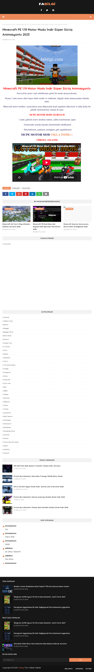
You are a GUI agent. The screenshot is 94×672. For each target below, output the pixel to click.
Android (6, 317)
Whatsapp (7, 420)
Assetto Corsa (8, 321)
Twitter (5, 409)
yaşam (5, 446)
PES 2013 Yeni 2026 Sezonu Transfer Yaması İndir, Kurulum (37, 466)
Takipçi (5, 394)
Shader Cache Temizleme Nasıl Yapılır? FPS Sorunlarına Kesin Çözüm (41, 586)
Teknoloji (6, 398)
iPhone (5, 438)
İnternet (6, 453)
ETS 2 (5, 350)
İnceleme (6, 449)
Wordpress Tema (9, 431)
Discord (6, 339)
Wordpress (7, 427)
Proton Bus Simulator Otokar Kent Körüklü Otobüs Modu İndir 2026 (41, 507)
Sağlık (5, 391)
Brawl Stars (7, 336)
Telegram (6, 402)
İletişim (89, 669)
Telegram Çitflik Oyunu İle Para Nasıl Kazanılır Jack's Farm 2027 (39, 597)
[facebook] (41, 10)
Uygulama (7, 413)
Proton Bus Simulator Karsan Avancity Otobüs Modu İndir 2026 (39, 497)
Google (5, 369)
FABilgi (21, 668)
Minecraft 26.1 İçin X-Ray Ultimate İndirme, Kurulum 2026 (16, 225)
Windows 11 (7, 424)
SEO (4, 387)
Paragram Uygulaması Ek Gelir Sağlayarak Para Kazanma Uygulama (42, 607)
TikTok (5, 405)
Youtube (6, 435)
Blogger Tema (8, 332)
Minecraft (16, 188)
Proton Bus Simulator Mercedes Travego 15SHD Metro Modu (38, 476)
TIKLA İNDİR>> (61, 134)
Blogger (6, 328)
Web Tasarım (8, 416)
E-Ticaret (6, 347)
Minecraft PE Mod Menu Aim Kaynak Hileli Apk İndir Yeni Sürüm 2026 (46, 226)
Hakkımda (79, 669)
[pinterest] (53, 10)
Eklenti (5, 354)
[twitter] (47, 10)
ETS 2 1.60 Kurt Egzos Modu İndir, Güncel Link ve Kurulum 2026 (39, 487)
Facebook (6, 358)
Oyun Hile (14, 24)
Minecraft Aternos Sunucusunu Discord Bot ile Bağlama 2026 (76, 225)
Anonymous (10, 526)
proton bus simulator (11, 442)
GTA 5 (5, 361)
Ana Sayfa (6, 24)
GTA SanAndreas (9, 365)
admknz (9, 548)
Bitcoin (5, 325)
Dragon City (7, 343)
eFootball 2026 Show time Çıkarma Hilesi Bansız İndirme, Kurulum (40, 644)
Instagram (7, 372)
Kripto (5, 376)
